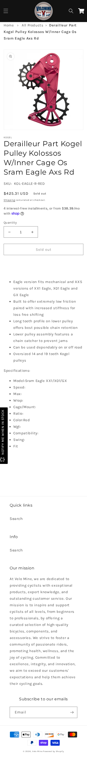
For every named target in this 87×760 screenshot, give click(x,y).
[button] (6, 11)
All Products (32, 25)
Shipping (9, 200)
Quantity (10, 222)
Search (16, 518)
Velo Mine (37, 751)
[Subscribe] (71, 712)
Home (9, 25)
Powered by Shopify (53, 751)
